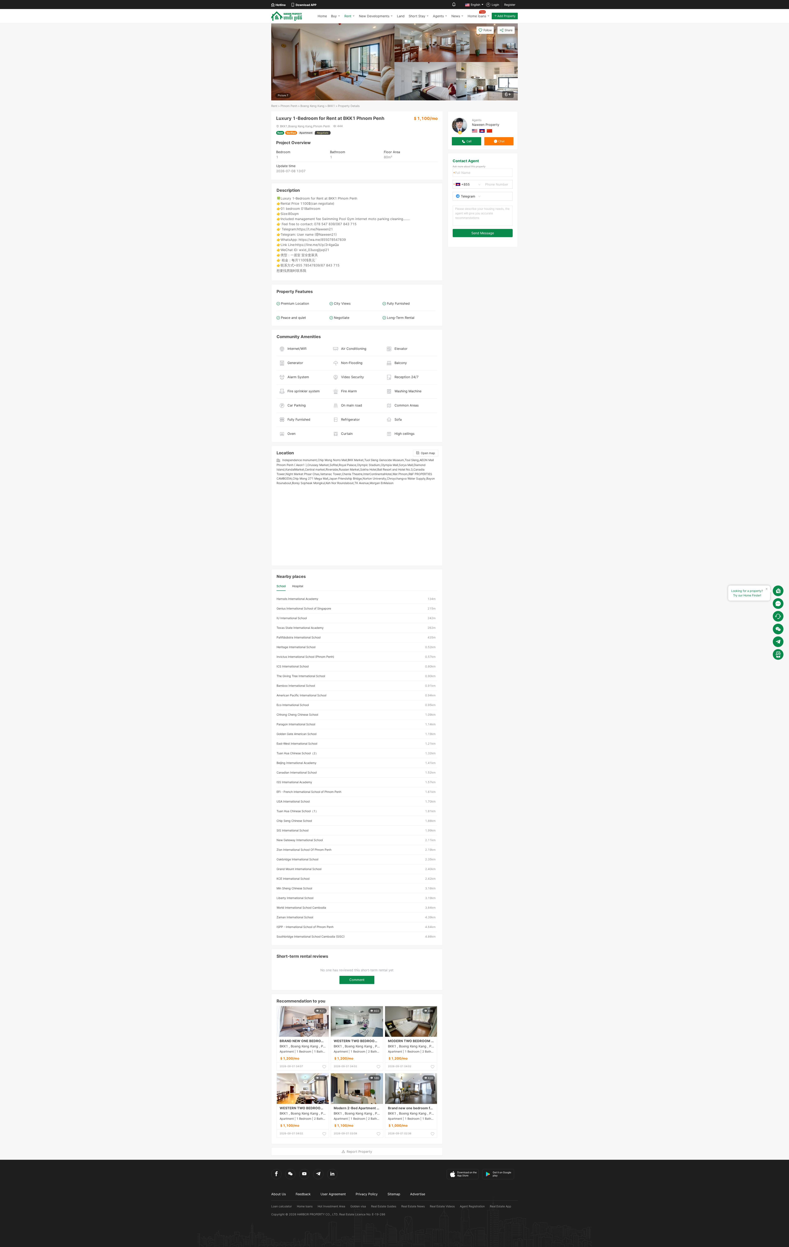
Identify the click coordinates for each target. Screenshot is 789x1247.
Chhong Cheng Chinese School (297, 714)
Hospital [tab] (297, 586)
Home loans (305, 1206)
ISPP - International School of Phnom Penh (305, 927)
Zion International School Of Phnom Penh (304, 849)
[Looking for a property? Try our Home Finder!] (778, 591)
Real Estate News (413, 1206)
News (455, 16)
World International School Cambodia (301, 907)
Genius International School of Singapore (304, 608)
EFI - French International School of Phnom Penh (309, 791)
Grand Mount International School (299, 869)
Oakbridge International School (297, 859)
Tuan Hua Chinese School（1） (297, 811)
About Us (278, 1194)
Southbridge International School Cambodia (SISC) (311, 936)
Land (401, 16)
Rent (347, 16)
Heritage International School (296, 647)
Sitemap (394, 1194)
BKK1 (331, 106)
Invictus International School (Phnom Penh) (305, 656)
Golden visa (358, 1206)
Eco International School (293, 705)
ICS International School (293, 666)
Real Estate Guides (383, 1206)
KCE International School (293, 878)
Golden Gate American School (296, 734)
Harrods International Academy (297, 599)
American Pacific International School (301, 695)
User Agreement (333, 1194)
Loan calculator (281, 1206)
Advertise (417, 1194)
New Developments (374, 16)
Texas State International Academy (300, 627)
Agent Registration (472, 1206)
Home (322, 16)
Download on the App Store (467, 1174)
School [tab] (281, 586)
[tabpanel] (357, 767)
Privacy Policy (367, 1194)
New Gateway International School (300, 840)
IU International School (292, 618)
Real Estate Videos (442, 1206)
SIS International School (292, 830)
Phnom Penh (288, 106)
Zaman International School (295, 917)
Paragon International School (296, 724)
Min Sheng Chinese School (294, 888)
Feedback (303, 1194)
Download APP (306, 5)
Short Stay (417, 16)
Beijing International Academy (296, 763)
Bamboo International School (296, 685)
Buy (334, 16)
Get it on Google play (502, 1174)
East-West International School (297, 743)
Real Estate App (500, 1206)
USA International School (293, 801)
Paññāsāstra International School (299, 637)
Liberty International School (295, 898)
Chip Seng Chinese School (294, 820)
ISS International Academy (294, 782)
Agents (438, 16)
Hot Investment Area (331, 1206)
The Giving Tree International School (301, 676)
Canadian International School (297, 772)
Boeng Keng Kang (312, 106)
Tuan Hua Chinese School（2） (297, 753)
